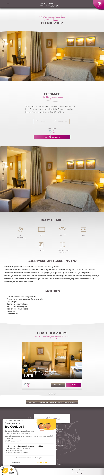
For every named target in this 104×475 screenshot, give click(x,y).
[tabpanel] (52, 366)
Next (101, 178)
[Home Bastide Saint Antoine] (49, 4)
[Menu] (8, 4)
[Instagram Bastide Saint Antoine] (77, 473)
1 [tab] (49, 393)
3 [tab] (54, 393)
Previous (2, 178)
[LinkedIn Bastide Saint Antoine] (82, 473)
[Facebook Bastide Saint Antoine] (73, 473)
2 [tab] (52, 393)
